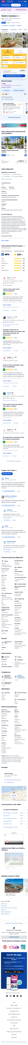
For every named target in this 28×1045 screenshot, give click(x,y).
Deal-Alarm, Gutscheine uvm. (14, 1008)
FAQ (14, 1002)
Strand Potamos (7, 823)
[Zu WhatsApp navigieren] (21, 996)
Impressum (14, 1037)
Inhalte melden (14, 1005)
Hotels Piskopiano (5, 914)
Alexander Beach (7, 821)
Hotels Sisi (3, 909)
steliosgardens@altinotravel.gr (13, 779)
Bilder (20, 29)
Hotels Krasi (4, 905)
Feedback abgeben (14, 937)
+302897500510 (10, 782)
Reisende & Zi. (17, 60)
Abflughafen (5, 55)
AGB (14, 1025)
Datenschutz (14, 1017)
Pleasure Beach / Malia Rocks (10, 813)
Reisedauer (5, 60)
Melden (19, 491)
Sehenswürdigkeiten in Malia (10, 827)
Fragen (25, 29)
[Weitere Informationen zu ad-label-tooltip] (16, 833)
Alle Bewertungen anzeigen (13, 461)
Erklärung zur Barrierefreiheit (14, 1031)
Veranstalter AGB (14, 1011)
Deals (3, 1)
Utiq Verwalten (14, 1023)
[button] (11, 40)
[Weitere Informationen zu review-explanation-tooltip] (19, 22)
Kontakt (19, 1)
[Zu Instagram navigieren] (10, 996)
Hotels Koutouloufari (6, 911)
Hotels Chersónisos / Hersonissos (9, 907)
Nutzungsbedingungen (14, 1014)
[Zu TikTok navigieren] (14, 996)
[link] (22, 5)
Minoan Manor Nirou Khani (10, 818)
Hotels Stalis (4, 903)
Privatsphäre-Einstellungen (14, 1020)
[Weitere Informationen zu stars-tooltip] (19, 16)
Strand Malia (6, 815)
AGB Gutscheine (14, 1028)
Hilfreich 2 (8, 551)
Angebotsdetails (11, 761)
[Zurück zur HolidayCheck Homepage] (5, 5)
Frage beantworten (9, 491)
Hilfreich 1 (8, 520)
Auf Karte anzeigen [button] (7, 20)
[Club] (9, 10)
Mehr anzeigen (5, 240)
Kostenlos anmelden (20, 9)
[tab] (7, 51)
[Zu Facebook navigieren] (7, 996)
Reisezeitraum (17, 55)
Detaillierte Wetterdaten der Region (14, 923)
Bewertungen (13, 29)
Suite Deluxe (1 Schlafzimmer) (11, 400)
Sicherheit (14, 1034)
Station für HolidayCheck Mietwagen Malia (21, 676)
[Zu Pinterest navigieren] (17, 996)
